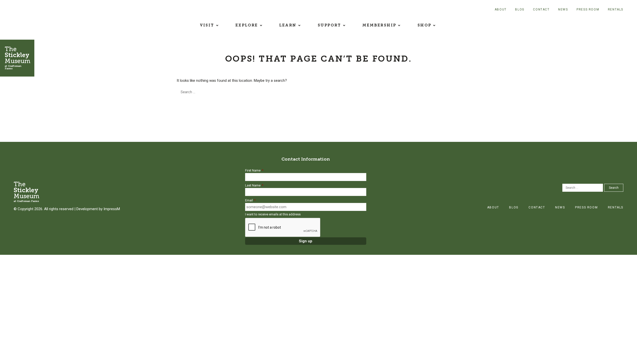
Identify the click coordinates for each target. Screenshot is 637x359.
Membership (379, 25)
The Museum (17, 57)
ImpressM (112, 209)
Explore (246, 25)
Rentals (615, 9)
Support (329, 25)
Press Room (588, 9)
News (563, 9)
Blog (519, 9)
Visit (207, 25)
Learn (287, 25)
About (501, 9)
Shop (424, 25)
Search (240, 92)
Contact (541, 9)
